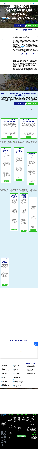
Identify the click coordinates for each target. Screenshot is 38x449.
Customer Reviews (19, 340)
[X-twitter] (2, 437)
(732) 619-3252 (20, 26)
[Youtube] (4, 437)
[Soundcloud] (4, 440)
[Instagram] (4, 432)
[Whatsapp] (3, 445)
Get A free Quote (32, 26)
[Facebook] (2, 432)
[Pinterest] (4, 434)
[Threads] (2, 440)
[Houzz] (2, 442)
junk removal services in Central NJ (19, 390)
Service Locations (21, 414)
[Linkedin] (2, 434)
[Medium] (4, 442)
